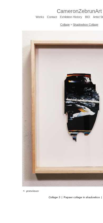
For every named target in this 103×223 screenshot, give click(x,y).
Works (40, 16)
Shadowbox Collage (85, 24)
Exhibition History (71, 16)
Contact (52, 16)
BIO (87, 16)
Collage (65, 24)
